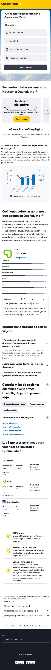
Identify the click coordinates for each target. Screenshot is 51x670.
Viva (16, 250)
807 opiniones (20, 257)
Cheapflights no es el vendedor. (18, 606)
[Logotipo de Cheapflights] (9, 4)
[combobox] (11, 25)
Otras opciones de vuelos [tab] (14, 404)
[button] (25, 32)
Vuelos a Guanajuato (11, 427)
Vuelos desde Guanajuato (13, 434)
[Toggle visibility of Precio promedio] (34, 196)
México (14, 626)
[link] (21, 119)
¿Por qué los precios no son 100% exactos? (23, 615)
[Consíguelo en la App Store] (31, 663)
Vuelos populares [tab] (37, 404)
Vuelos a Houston (10, 423)
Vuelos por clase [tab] (11, 410)
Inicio (6, 626)
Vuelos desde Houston (12, 431)
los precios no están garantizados (15, 598)
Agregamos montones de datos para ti (21, 611)
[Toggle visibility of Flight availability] (17, 196)
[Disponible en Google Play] (19, 663)
